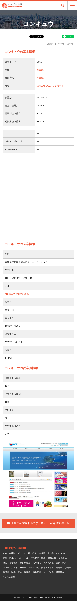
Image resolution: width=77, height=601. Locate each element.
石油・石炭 (23, 558)
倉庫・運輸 (34, 567)
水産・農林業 (9, 553)
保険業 (27, 572)
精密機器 (37, 563)
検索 (62, 5)
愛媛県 (40, 77)
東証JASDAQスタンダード (50, 85)
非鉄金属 (52, 558)
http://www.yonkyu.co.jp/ (17, 294)
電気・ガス (61, 563)
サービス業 (48, 572)
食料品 (50, 553)
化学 (5, 558)
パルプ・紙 (61, 553)
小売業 (68, 567)
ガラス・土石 (24, 553)
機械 (5, 563)
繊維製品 (60, 572)
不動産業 (37, 572)
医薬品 (12, 558)
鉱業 (34, 553)
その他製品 (48, 563)
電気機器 (13, 563)
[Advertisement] (38, 197)
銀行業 (6, 572)
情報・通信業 (47, 567)
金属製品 (62, 558)
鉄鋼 (43, 558)
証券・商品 (16, 572)
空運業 (23, 567)
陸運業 (6, 567)
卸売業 (40, 69)
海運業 (14, 567)
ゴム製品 (35, 558)
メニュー (72, 5)
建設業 (42, 553)
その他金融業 (9, 577)
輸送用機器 (25, 563)
